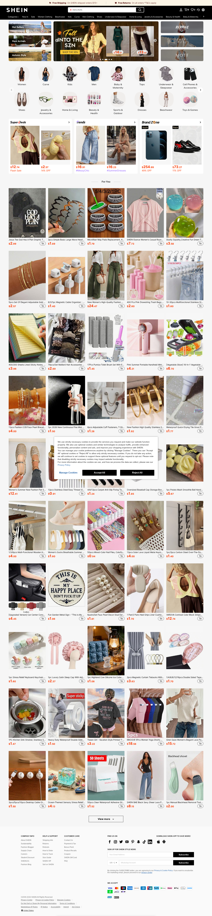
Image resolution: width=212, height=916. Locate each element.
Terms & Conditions (67, 903)
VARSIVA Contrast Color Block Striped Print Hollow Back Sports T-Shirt (184, 615)
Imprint (66, 907)
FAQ (65, 861)
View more (104, 819)
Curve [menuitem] (77, 17)
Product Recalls (70, 851)
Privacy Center (26, 900)
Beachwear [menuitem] (60, 17)
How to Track (48, 854)
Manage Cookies (64, 900)
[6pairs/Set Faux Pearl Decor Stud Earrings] (105, 588)
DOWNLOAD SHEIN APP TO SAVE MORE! (173, 836)
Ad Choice (76, 907)
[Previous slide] (57, 40)
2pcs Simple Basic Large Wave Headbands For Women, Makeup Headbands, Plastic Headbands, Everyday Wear (66, 240)
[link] (53, 3)
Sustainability (26, 844)
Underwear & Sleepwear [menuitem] (115, 17)
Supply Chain (26, 851)
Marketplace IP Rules (29, 907)
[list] (130, 842)
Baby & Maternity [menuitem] (190, 17)
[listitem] (27, 217)
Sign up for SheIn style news (121, 849)
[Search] (140, 10)
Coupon (67, 854)
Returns (46, 844)
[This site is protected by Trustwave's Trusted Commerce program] (109, 897)
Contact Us (68, 840)
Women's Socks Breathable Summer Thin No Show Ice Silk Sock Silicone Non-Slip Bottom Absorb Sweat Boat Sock (66, 552)
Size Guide (47, 858)
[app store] (158, 843)
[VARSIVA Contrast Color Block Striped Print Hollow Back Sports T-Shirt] (184, 588)
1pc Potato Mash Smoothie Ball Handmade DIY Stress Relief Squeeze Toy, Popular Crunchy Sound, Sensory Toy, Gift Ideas (184, 490)
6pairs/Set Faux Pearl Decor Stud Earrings (105, 615)
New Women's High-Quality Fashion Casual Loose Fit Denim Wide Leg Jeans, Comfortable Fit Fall (105, 302)
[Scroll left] (200, 17)
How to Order (48, 851)
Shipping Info (48, 840)
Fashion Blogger (27, 847)
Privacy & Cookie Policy (163, 871)
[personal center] (181, 10)
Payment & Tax (70, 844)
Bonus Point (69, 847)
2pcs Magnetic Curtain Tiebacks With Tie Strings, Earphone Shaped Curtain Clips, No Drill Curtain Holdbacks (145, 677)
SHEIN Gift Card (70, 858)
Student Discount (27, 858)
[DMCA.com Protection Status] (116, 897)
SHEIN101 (25, 861)
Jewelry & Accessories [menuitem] (154, 17)
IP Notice (44, 907)
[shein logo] (16, 10)
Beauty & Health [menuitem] (173, 17)
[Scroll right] (204, 17)
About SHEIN (26, 840)
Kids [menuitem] (70, 17)
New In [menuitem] (25, 17)
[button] (198, 10)
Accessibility (55, 907)
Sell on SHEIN (48, 864)
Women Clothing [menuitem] (45, 17)
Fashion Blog (26, 864)
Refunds (46, 847)
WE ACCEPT (112, 883)
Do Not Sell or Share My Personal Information (39, 903)
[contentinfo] (150, 889)
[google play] (164, 843)
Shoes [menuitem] (99, 17)
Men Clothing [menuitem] (88, 17)
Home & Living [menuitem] (135, 17)
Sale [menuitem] (33, 17)
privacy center (146, 873)
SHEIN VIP (47, 861)
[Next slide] (155, 40)
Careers (24, 854)
